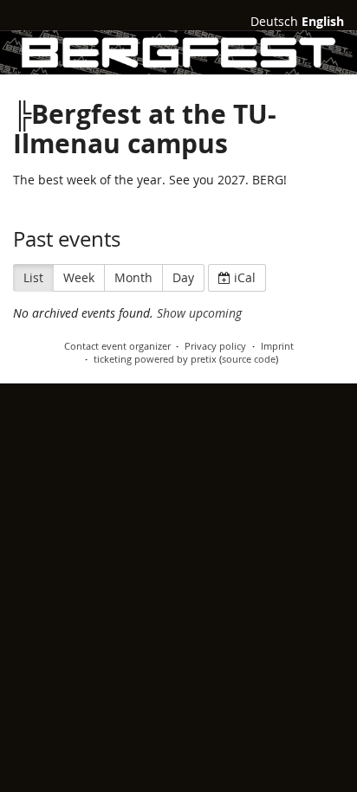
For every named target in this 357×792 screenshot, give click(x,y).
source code (249, 358)
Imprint (277, 345)
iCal (243, 277)
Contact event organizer (117, 345)
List (33, 277)
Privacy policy (215, 345)
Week (78, 277)
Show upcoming (199, 313)
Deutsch (274, 21)
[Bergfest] (178, 52)
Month (133, 277)
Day (183, 277)
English (323, 21)
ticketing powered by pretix (155, 358)
